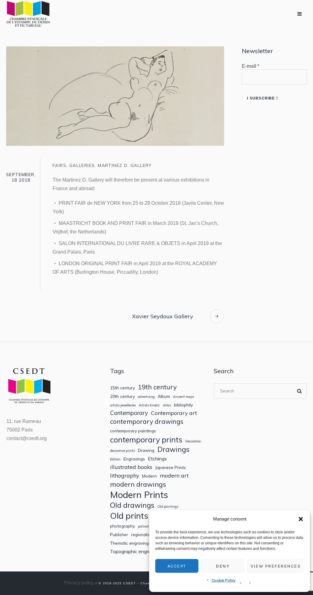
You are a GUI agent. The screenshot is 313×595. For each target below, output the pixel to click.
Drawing (146, 450)
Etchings (157, 459)
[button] (301, 519)
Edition (115, 459)
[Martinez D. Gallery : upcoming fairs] (115, 95)
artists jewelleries (123, 405)
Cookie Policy (223, 580)
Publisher (119, 534)
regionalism (142, 534)
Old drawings (132, 505)
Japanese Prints (170, 467)
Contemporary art (174, 413)
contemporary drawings (146, 421)
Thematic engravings (130, 543)
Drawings (173, 449)
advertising (146, 397)
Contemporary (129, 413)
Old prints (129, 515)
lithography (124, 475)
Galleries (82, 165)
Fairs (59, 165)
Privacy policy (79, 582)
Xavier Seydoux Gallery (162, 316)
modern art (174, 475)
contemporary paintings (133, 430)
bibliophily (183, 404)
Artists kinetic (149, 405)
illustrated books (131, 467)
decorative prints (122, 451)
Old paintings (167, 507)
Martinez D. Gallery (125, 165)
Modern (149, 476)
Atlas (167, 405)
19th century (157, 387)
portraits (144, 526)
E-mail (250, 66)
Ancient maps (183, 397)
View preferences (275, 566)
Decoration (193, 441)
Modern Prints (139, 494)
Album (164, 396)
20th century (122, 396)
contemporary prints (146, 439)
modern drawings (138, 484)
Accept (177, 566)
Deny (223, 566)
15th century (122, 387)
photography (122, 526)
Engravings (134, 458)
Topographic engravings (136, 551)
